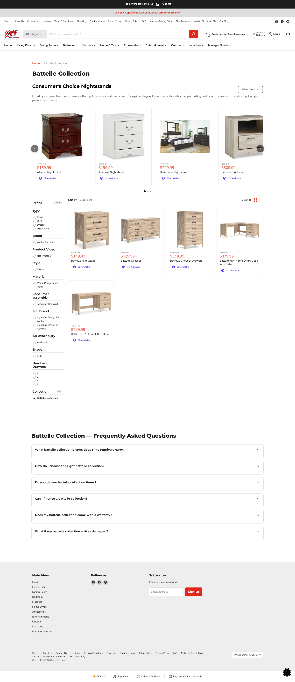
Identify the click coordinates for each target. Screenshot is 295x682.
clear (59, 391)
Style (36, 263)
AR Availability (43, 336)
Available (41, 342)
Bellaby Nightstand (233, 172)
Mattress (88, 45)
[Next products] (260, 148)
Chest (39, 217)
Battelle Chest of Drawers (186, 261)
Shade (37, 349)
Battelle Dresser (131, 261)
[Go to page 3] (150, 191)
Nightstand (42, 228)
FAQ (144, 21)
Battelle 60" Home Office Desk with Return (239, 262)
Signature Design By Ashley (47, 319)
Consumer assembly (40, 295)
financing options (62, 506)
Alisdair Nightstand (49, 172)
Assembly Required (47, 304)
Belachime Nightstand (173, 172)
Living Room (25, 45)
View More (248, 89)
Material (38, 276)
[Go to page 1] (145, 191)
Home (8, 45)
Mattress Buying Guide (161, 21)
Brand (37, 236)
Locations (46, 21)
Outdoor (176, 45)
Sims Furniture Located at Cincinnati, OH (196, 21)
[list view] (260, 200)
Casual (40, 269)
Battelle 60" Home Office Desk (90, 334)
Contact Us (32, 21)
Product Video (43, 249)
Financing (81, 21)
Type (36, 211)
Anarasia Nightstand (111, 172)
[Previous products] (34, 148)
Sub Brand (40, 311)
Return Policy (114, 21)
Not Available (43, 255)
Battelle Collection (47, 398)
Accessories (131, 45)
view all (57, 202)
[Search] (193, 34)
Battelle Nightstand (83, 261)
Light (39, 356)
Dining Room (48, 45)
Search (7, 21)
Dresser (40, 224)
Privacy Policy (132, 21)
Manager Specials (219, 45)
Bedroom (69, 45)
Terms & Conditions (64, 21)
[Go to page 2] (147, 191)
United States (246, 654)
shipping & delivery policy (234, 490)
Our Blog (223, 21)
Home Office (108, 45)
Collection (40, 391)
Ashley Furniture (45, 242)
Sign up (193, 592)
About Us (19, 21)
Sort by (72, 199)
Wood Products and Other (47, 284)
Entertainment (155, 45)
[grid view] (255, 200)
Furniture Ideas (97, 21)
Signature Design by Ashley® (47, 326)
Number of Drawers (41, 365)
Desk (39, 221)
